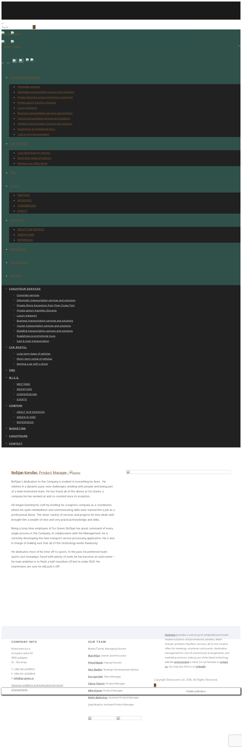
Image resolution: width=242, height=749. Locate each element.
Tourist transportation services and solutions (44, 118)
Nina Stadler (95, 669)
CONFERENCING (27, 205)
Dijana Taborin (96, 683)
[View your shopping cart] (239, 44)
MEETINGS (24, 195)
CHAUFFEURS (19, 262)
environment (181, 662)
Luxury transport (27, 107)
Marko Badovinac (97, 697)
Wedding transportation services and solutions (45, 123)
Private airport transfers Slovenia (37, 102)
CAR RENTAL (18, 143)
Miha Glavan (95, 690)
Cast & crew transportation (33, 134)
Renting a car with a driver (33, 163)
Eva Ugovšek (95, 676)
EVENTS (22, 210)
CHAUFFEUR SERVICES (25, 77)
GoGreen (170, 634)
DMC (13, 172)
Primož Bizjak (95, 662)
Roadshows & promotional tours (36, 129)
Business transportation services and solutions (45, 113)
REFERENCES (25, 240)
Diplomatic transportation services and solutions (46, 92)
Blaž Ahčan (94, 655)
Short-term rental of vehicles (34, 158)
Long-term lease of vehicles (34, 152)
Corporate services (29, 86)
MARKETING (18, 249)
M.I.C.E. (15, 185)
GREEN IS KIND (26, 234)
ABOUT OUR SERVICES (31, 229)
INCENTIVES (25, 200)
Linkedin (201, 666)
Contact (16, 275)
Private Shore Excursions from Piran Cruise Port (45, 97)
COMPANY (16, 220)
